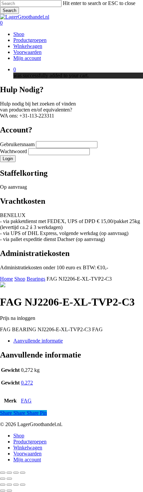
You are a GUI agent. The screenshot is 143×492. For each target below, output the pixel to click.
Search (9, 10)
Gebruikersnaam (18, 144)
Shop (19, 279)
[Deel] (16, 473)
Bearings (36, 279)
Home (6, 279)
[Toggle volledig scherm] (9, 473)
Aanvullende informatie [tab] (38, 341)
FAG (26, 400)
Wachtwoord (14, 151)
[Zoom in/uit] (2, 473)
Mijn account (27, 459)
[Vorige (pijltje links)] (2, 479)
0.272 (27, 382)
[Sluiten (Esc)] (22, 473)
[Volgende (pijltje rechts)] (9, 479)
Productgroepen (30, 441)
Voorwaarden (27, 453)
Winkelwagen (27, 447)
